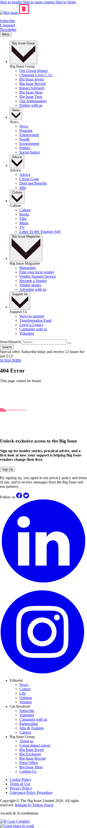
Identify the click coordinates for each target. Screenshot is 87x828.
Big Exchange (30, 754)
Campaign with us (33, 719)
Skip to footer (65, 2)
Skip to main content (39, 2)
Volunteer (26, 715)
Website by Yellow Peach (34, 805)
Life (22, 693)
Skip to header (11, 2)
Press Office (28, 763)
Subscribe (26, 711)
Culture (25, 689)
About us (26, 741)
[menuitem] (33, 71)
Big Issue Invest (31, 750)
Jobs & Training (31, 728)
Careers (25, 732)
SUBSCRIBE (11, 360)
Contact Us (27, 771)
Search (10, 342)
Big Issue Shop (31, 767)
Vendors (25, 702)
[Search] (69, 343)
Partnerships (28, 724)
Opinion (25, 698)
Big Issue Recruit (32, 758)
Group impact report (34, 745)
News (23, 685)
